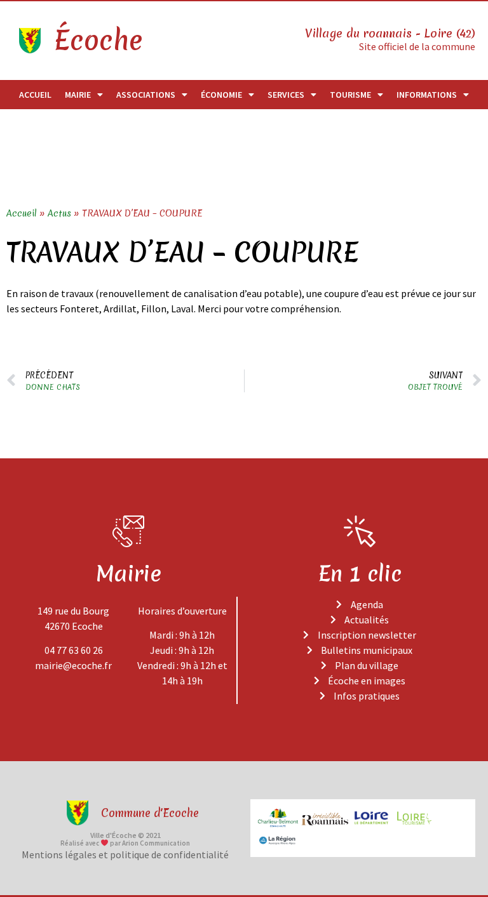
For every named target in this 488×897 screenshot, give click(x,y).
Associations (145, 94)
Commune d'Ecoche (150, 813)
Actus (59, 213)
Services (286, 94)
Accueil (35, 94)
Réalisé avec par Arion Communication (125, 843)
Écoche (97, 40)
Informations (426, 94)
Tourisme (350, 94)
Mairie (78, 94)
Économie (221, 94)
